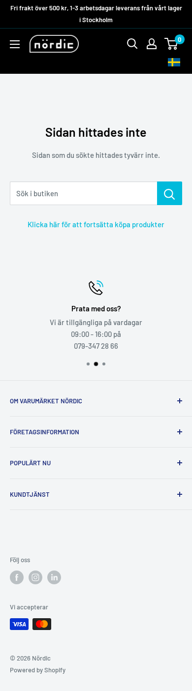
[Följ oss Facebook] (17, 577)
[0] (171, 44)
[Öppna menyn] (15, 44)
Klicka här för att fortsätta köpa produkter (96, 224)
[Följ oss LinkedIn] (54, 577)
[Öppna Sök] (132, 43)
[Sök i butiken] (169, 193)
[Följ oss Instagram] (35, 577)
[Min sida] (152, 43)
